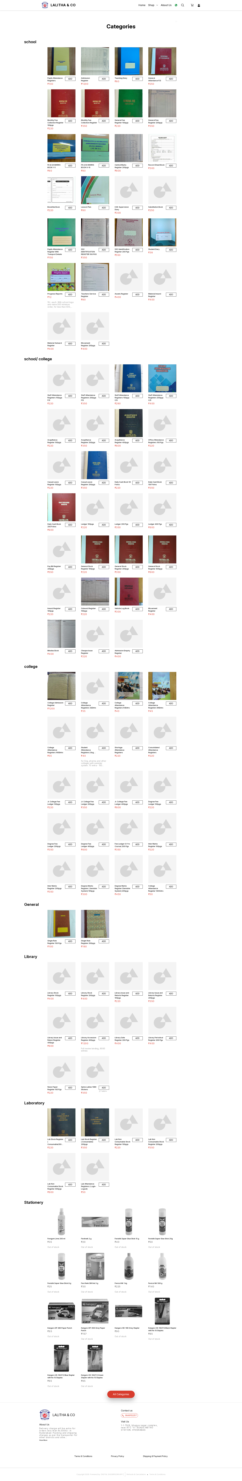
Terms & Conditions (157, 1474)
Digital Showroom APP (112, 1474)
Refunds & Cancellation (136, 1474)
